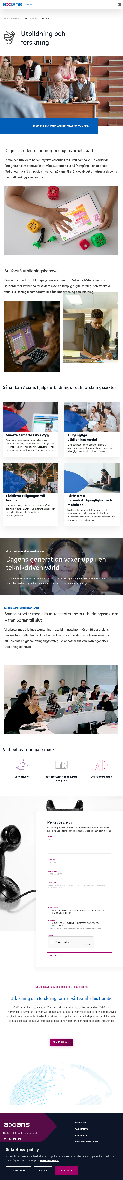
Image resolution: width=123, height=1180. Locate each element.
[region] (61, 769)
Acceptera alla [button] (67, 1170)
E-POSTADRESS (52, 860)
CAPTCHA (50, 935)
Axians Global (60, 1042)
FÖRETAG (51, 848)
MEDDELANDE (52, 883)
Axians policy (64, 913)
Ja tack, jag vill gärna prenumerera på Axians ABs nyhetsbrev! (75, 924)
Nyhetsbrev (52, 920)
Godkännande (53, 908)
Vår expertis (81, 1129)
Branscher (16, 19)
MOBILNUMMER (52, 871)
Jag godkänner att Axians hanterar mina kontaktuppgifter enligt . (81, 911)
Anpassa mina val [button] (18, 1170)
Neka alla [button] (43, 1170)
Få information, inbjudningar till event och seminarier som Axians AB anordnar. (75, 928)
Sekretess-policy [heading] (22, 1150)
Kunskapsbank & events (88, 1142)
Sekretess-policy (49, 1160)
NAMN (50, 836)
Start (5, 19)
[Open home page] (12, 4)
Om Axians (80, 1123)
